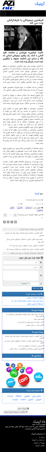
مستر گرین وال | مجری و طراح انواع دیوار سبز (27, 301)
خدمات (10, 396)
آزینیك (36, 193)
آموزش (38, 399)
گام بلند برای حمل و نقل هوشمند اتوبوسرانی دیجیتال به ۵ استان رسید (24, 315)
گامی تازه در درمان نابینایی (34, 325)
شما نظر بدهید (38, 319)
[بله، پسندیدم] (15, 215)
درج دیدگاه (37, 288)
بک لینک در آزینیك (38, 440)
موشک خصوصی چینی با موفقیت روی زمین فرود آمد (26, 246)
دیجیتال (29, 207)
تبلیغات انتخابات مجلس (35, 298)
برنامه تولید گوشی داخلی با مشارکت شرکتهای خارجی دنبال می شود (25, 240)
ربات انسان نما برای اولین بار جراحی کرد (30, 322)
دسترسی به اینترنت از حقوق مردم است (30, 346)
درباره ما (42, 437)
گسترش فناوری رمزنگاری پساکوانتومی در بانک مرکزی (26, 349)
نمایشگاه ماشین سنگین (35, 304)
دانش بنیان (36, 396)
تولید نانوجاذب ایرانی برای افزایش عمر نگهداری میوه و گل (25, 249)
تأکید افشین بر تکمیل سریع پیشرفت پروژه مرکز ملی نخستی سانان (24, 234)
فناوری (20, 207)
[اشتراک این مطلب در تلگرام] (15, 222)
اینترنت (15, 399)
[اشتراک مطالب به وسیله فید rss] (8, 222)
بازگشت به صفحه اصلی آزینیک (15, 412)
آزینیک (39, 3)
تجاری (30, 399)
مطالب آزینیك (40, 445)
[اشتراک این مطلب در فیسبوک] (4, 222)
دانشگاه (19, 396)
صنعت (23, 399)
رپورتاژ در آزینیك (39, 443)
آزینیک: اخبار (22, 408)
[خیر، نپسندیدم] (5, 215)
